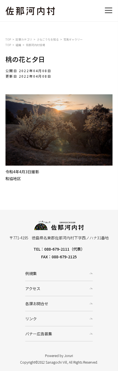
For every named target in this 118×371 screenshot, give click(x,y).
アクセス (32, 288)
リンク (31, 319)
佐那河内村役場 (35, 45)
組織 (18, 45)
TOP (8, 39)
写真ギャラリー (73, 39)
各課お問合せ (36, 303)
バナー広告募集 (38, 334)
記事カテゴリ (24, 39)
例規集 (31, 273)
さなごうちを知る (48, 39)
